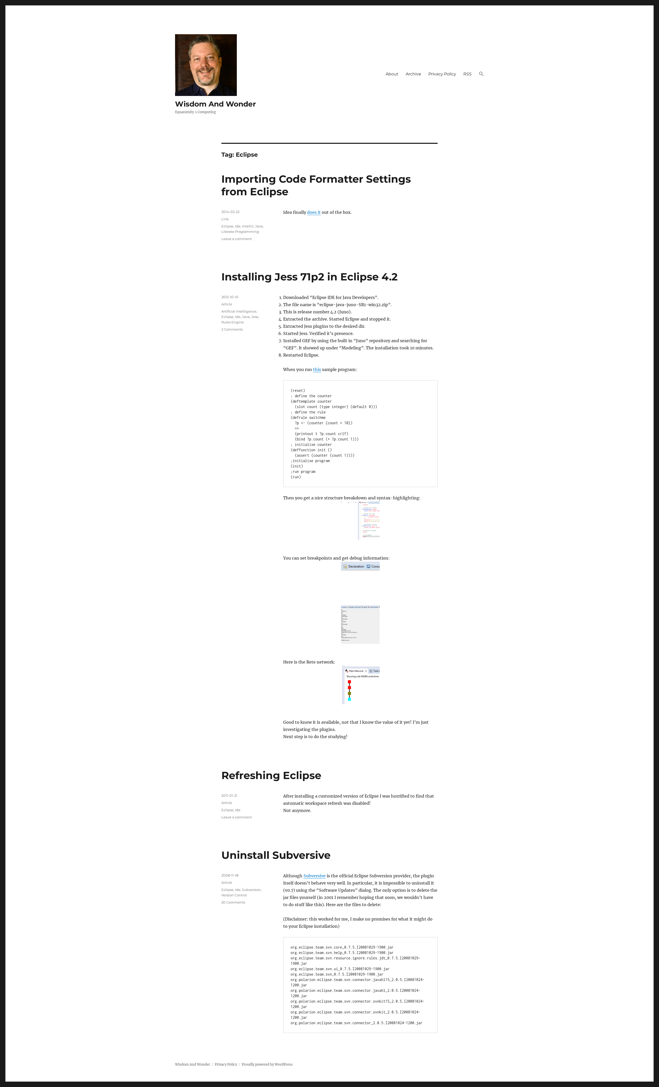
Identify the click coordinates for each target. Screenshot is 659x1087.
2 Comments (232, 329)
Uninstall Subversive (276, 855)
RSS (467, 74)
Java (259, 226)
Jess (254, 317)
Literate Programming (240, 231)
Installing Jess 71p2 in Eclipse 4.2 (309, 276)
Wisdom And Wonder (215, 104)
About (392, 74)
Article (226, 304)
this (317, 369)
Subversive (315, 875)
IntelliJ (248, 226)
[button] (481, 74)
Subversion (251, 890)
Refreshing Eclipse (271, 775)
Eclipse (227, 226)
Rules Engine (232, 322)
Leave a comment (236, 239)
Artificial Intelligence (238, 311)
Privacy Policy (442, 74)
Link (225, 219)
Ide (237, 226)
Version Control (234, 895)
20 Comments (233, 902)
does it (314, 212)
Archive (413, 74)
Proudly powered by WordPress (267, 1064)
